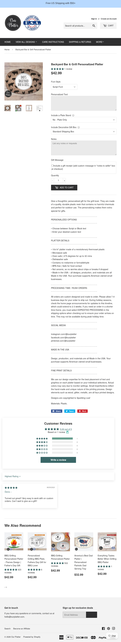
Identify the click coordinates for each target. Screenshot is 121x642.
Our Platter (16, 636)
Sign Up (91, 615)
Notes (54, 138)
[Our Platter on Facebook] (103, 628)
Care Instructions (53, 41)
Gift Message (57, 159)
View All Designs (25, 41)
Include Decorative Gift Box (63, 127)
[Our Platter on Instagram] (113, 628)
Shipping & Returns (80, 41)
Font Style (55, 81)
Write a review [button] (58, 459)
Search (7, 628)
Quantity (55, 175)
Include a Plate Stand (61, 115)
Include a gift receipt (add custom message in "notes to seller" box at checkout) (83, 167)
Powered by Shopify (31, 636)
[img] (11, 487)
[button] (57, 68)
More (99, 41)
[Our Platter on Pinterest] (108, 628)
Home (7, 41)
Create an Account (109, 19)
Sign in (94, 19)
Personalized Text (59, 94)
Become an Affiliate (21, 628)
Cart (110, 25)
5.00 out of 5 (66, 429)
